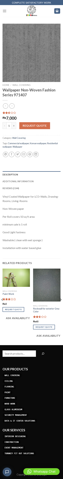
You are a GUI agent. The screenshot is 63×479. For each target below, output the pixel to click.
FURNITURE (10, 398)
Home (6, 85)
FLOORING (9, 387)
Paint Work (8, 294)
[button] (41, 471)
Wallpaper (17, 146)
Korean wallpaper (38, 143)
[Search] (43, 353)
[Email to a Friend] (24, 154)
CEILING (9, 381)
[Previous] (2, 306)
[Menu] (5, 11)
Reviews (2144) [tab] (11, 188)
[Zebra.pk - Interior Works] (31, 11)
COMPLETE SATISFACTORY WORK (31, 3)
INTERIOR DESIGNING (15, 436)
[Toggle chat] (7, 472)
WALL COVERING (12, 375)
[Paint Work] (16, 278)
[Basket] (57, 11)
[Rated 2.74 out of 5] (9, 299)
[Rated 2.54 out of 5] (40, 316)
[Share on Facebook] (11, 154)
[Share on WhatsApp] (5, 154)
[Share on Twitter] (17, 154)
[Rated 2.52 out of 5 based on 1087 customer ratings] (31, 112)
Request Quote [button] (13, 309)
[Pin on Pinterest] (30, 154)
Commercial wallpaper (18, 143)
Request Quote (35, 125)
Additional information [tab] (18, 181)
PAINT (7, 392)
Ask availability (17, 318)
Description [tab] (10, 174)
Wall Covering (21, 85)
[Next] (60, 306)
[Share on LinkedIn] (36, 154)
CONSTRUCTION (12, 442)
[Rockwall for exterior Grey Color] (46, 285)
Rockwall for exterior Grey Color (46, 310)
